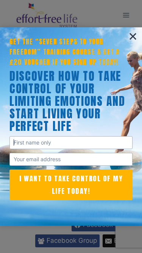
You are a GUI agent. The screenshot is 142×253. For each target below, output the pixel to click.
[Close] (133, 36)
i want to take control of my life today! (71, 184)
